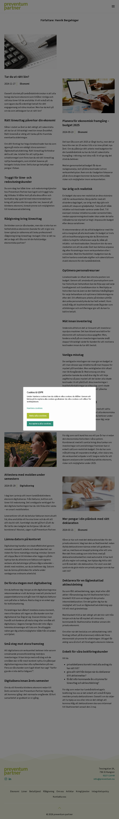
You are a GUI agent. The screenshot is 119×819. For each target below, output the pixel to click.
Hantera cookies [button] (35, 408)
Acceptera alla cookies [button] (40, 423)
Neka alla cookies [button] (38, 415)
